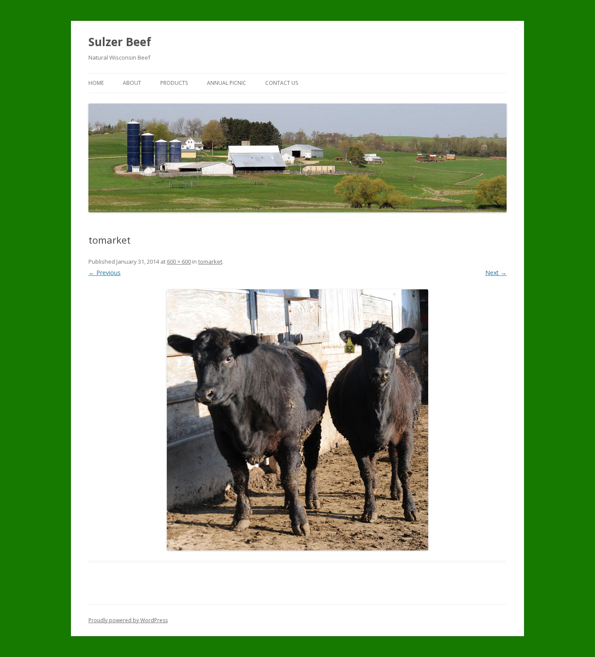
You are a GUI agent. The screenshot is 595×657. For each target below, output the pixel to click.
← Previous (104, 272)
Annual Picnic (226, 83)
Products (174, 83)
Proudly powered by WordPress (128, 620)
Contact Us (281, 83)
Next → (496, 272)
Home (96, 83)
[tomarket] (297, 419)
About (132, 83)
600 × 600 (179, 261)
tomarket (210, 261)
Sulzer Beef (119, 42)
